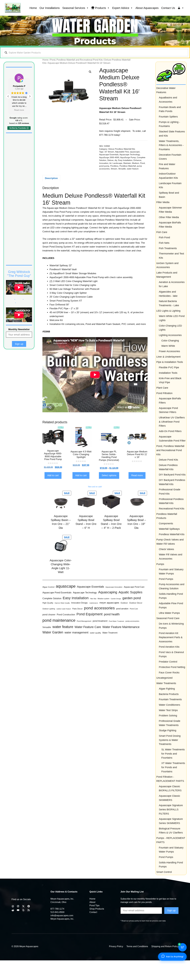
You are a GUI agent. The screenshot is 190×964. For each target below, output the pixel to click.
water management (76, 632)
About (92, 902)
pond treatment (100, 621)
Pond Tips (94, 905)
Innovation (103, 163)
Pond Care (134, 609)
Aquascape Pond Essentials (56, 592)
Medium (135, 163)
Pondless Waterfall (127, 166)
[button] (90, 71)
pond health (112, 614)
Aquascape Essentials (109, 155)
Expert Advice (120, 7)
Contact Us (168, 7)
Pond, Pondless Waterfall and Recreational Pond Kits (76, 60)
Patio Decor (77, 609)
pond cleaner (48, 614)
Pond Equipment (90, 614)
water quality (95, 633)
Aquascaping (107, 592)
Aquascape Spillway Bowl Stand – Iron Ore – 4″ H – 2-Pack (111, 522)
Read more (137, 475)
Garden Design (116, 598)
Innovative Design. (79, 603)
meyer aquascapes (109, 602)
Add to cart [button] (53, 475)
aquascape (135, 152)
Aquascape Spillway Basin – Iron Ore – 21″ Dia (61, 522)
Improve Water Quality (62, 603)
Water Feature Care (88, 627)
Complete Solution (51, 598)
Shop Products (96, 909)
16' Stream (109, 152)
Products (100, 7)
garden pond (131, 598)
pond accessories (99, 608)
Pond (142, 163)
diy (116, 160)
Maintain (127, 163)
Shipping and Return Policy (164, 946)
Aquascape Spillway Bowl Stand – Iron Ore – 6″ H (86, 522)
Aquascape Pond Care (134, 587)
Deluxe (110, 160)
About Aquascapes (147, 7)
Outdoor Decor (135, 603)
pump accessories (132, 621)
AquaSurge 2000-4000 (109, 157)
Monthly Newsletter (19, 329)
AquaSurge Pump (128, 157)
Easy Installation (125, 160)
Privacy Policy (116, 946)
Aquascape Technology (129, 155)
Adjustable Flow (122, 152)
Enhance (137, 160)
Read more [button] (20, 110)
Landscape (117, 163)
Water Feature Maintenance (121, 627)
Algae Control (48, 587)
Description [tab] (51, 178)
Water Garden (52, 632)
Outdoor (124, 603)
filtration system (103, 599)
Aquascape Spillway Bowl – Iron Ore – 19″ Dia (136, 522)
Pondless (114, 166)
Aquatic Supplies (130, 592)
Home (33, 7)
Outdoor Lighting (48, 609)
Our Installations (50, 7)
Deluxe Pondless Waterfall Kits (121, 149)
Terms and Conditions (137, 946)
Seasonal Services (73, 7)
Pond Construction (66, 614)
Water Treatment (109, 633)
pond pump (104, 166)
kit (110, 163)
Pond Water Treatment (116, 621)
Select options (109, 475)
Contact (93, 912)
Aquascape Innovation (113, 587)
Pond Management (84, 621)
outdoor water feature (63, 609)
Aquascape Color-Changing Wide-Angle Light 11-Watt (61, 566)
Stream (114, 169)
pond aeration (122, 608)
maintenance (93, 603)
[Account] (181, 8)
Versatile (122, 169)
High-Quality (47, 603)
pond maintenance (58, 620)
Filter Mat (93, 598)
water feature (133, 169)
